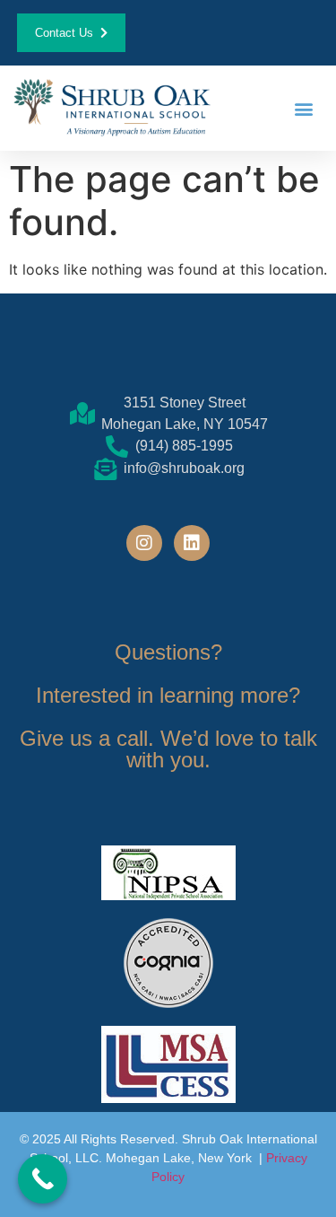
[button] (303, 108)
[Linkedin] (192, 543)
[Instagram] (144, 543)
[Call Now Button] (42, 1179)
